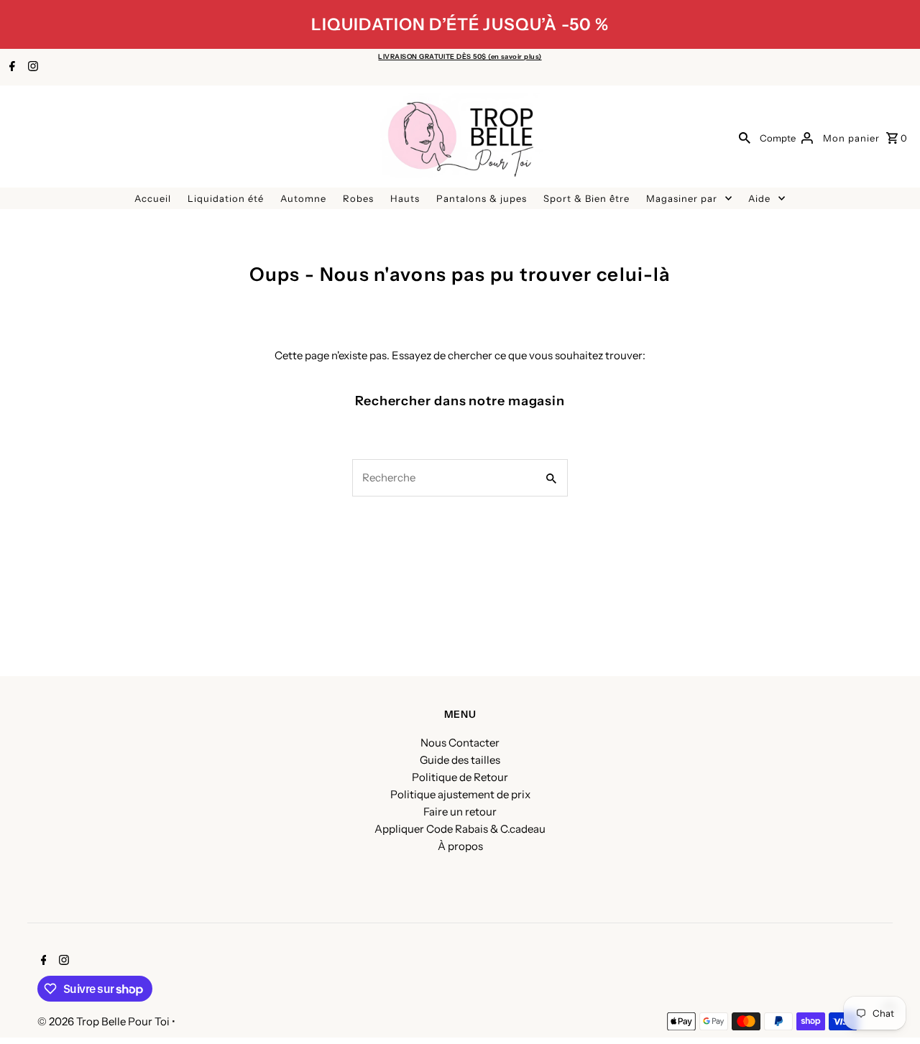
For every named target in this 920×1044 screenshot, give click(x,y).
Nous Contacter (460, 742)
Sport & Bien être (586, 198)
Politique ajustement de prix (460, 794)
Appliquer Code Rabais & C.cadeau (460, 829)
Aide (759, 198)
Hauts (405, 198)
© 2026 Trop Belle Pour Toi (104, 1021)
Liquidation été (226, 198)
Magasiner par (681, 198)
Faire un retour (460, 811)
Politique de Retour (460, 777)
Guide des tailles (460, 760)
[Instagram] (31, 67)
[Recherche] (744, 137)
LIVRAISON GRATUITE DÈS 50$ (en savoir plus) (459, 56)
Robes (358, 198)
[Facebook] (10, 67)
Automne (303, 198)
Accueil (152, 198)
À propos (460, 846)
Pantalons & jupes (481, 198)
